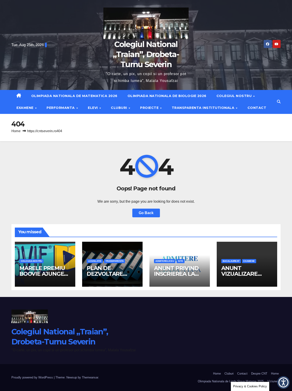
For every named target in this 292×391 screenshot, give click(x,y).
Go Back (146, 213)
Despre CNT (259, 373)
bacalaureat (231, 261)
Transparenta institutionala (203, 108)
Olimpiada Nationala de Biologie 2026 (167, 96)
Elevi (93, 108)
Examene (25, 108)
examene (249, 261)
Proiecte (150, 108)
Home (16, 131)
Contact (257, 108)
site (180, 261)
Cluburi (119, 108)
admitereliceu (164, 261)
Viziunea (273, 381)
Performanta (61, 108)
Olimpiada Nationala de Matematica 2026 (74, 96)
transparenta (114, 261)
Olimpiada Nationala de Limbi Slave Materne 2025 (231, 381)
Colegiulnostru (31, 261)
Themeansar (90, 377)
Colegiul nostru (234, 96)
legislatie (95, 261)
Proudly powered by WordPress (32, 377)
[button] (279, 102)
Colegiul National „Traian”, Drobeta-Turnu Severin (146, 54)
